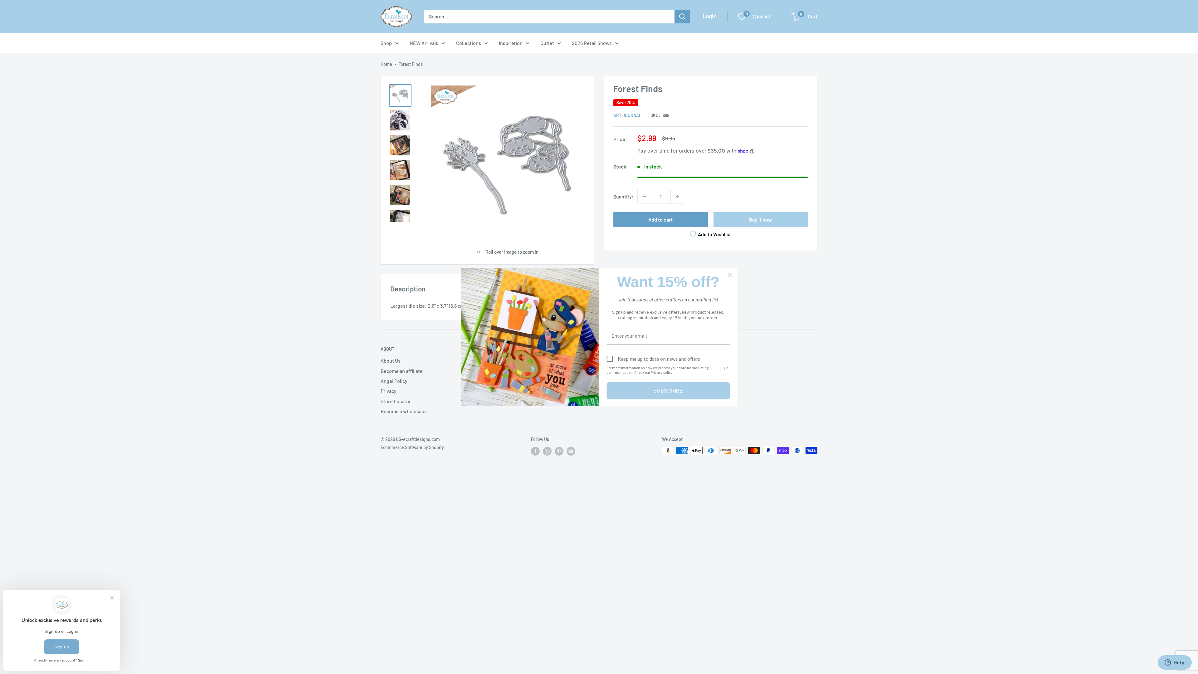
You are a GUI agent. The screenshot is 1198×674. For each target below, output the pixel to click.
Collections (468, 43)
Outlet (547, 43)
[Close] (730, 275)
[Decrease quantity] (644, 196)
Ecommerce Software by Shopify (412, 447)
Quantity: (623, 196)
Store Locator (396, 401)
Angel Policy (394, 381)
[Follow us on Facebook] (535, 451)
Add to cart (660, 219)
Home (386, 64)
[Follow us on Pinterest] (559, 451)
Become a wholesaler (404, 411)
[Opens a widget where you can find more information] (1174, 663)
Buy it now (760, 219)
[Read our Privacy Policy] (726, 368)
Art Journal (627, 115)
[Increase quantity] (677, 196)
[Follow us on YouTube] (571, 451)
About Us (391, 361)
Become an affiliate (402, 371)
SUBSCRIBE (668, 390)
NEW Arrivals (424, 43)
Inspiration (511, 43)
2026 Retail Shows (592, 43)
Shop (386, 43)
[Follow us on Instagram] (547, 451)
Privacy (389, 391)
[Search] (682, 16)
